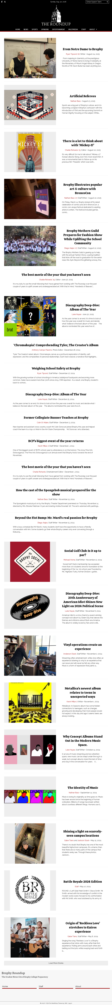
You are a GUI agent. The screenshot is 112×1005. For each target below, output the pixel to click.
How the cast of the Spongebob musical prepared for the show (56, 492)
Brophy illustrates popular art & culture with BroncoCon (82, 189)
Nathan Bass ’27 (70, 198)
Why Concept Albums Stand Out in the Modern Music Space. (83, 741)
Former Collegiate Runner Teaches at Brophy (56, 418)
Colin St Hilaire (42, 423)
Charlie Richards (39, 472)
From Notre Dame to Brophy (83, 49)
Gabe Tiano (69, 840)
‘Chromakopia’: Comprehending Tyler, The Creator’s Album (56, 345)
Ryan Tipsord (42, 373)
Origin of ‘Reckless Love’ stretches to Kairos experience (83, 927)
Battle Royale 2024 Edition (83, 882)
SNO (66, 1003)
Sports (35, 29)
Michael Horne (69, 560)
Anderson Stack (69, 654)
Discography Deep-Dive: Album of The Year (56, 394)
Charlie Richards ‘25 (73, 150)
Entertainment (58, 29)
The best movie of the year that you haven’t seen (56, 275)
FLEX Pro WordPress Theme (54, 1003)
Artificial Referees (83, 96)
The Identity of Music (83, 788)
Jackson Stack (83, 840)
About (92, 29)
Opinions (45, 29)
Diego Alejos (43, 523)
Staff (83, 29)
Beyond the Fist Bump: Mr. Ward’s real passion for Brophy (56, 518)
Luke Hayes (76, 314)
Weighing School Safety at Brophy (56, 368)
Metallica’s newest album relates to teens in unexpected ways (83, 692)
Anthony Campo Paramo (42, 350)
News (26, 29)
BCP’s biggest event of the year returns (56, 441)
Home (17, 29)
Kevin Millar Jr (43, 446)
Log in (70, 1003)
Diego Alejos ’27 (70, 248)
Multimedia (73, 29)
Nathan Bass (75, 101)
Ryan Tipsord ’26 (73, 54)
